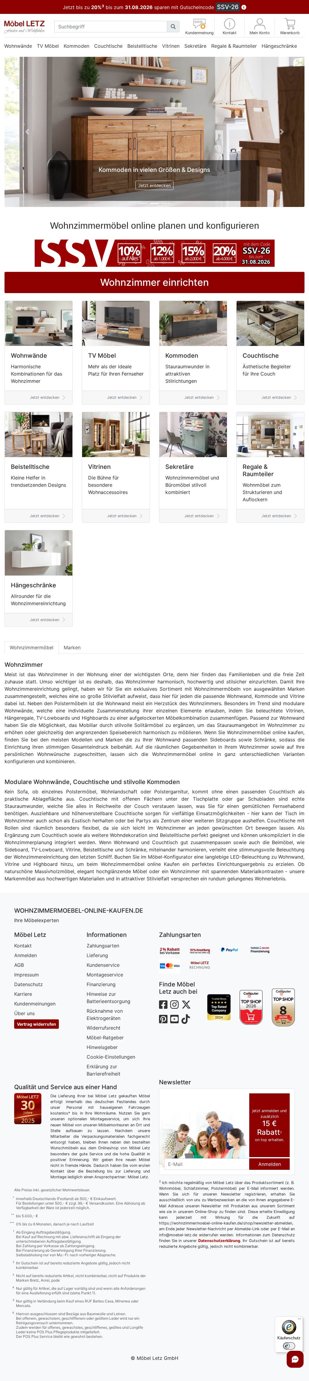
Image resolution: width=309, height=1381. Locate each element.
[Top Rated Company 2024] (216, 1029)
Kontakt (21, 967)
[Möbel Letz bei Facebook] (161, 1026)
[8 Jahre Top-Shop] (281, 1029)
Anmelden (23, 977)
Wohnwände (18, 46)
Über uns (22, 1035)
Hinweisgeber (100, 1069)
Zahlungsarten (100, 967)
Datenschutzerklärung (217, 1262)
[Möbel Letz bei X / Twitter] (184, 1026)
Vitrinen (171, 46)
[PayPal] (232, 972)
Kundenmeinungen (32, 1025)
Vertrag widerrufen (34, 1045)
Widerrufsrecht (101, 1050)
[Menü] (294, 1320)
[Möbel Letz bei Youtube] (172, 1041)
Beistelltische (142, 46)
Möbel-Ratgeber (103, 1059)
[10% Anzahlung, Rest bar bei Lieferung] (202, 972)
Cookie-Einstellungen (108, 1079)
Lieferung (95, 977)
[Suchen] (170, 26)
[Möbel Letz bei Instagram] (172, 1026)
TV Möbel (48, 46)
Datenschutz (26, 1006)
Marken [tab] (72, 662)
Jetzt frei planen (152, 194)
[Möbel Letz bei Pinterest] (161, 1041)
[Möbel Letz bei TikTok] (183, 1041)
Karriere (21, 1016)
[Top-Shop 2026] (248, 1029)
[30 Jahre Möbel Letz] (25, 1130)
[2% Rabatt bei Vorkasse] (172, 972)
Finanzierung (98, 1006)
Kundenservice (100, 987)
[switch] (285, 1346)
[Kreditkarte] (172, 987)
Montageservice (102, 996)
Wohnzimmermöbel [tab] (31, 662)
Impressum (24, 996)
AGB (17, 987)
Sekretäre (195, 46)
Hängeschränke (22, 58)
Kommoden (76, 46)
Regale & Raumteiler (234, 46)
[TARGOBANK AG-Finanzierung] (262, 972)
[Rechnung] (202, 987)
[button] (226, 26)
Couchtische (108, 46)
